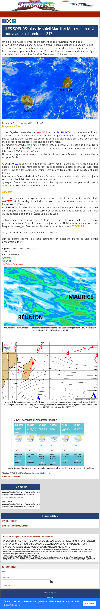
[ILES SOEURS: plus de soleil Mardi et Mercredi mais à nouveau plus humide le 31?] (50, 58)
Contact (50, 597)
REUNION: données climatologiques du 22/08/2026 (21, 555)
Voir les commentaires (11, 476)
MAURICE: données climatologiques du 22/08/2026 (21, 553)
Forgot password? (8, 585)
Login (4, 571)
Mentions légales (50, 592)
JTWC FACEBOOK (9, 521)
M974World (6, 261)
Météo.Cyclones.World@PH (50, 5)
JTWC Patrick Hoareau (31, 537)
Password (5, 578)
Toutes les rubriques (11, 537)
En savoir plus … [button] (12, 605)
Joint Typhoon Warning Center (14, 526)
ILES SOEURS (47, 537)
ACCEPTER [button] (90, 603)
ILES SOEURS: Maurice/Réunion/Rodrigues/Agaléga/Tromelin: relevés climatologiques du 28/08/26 (21, 501)
